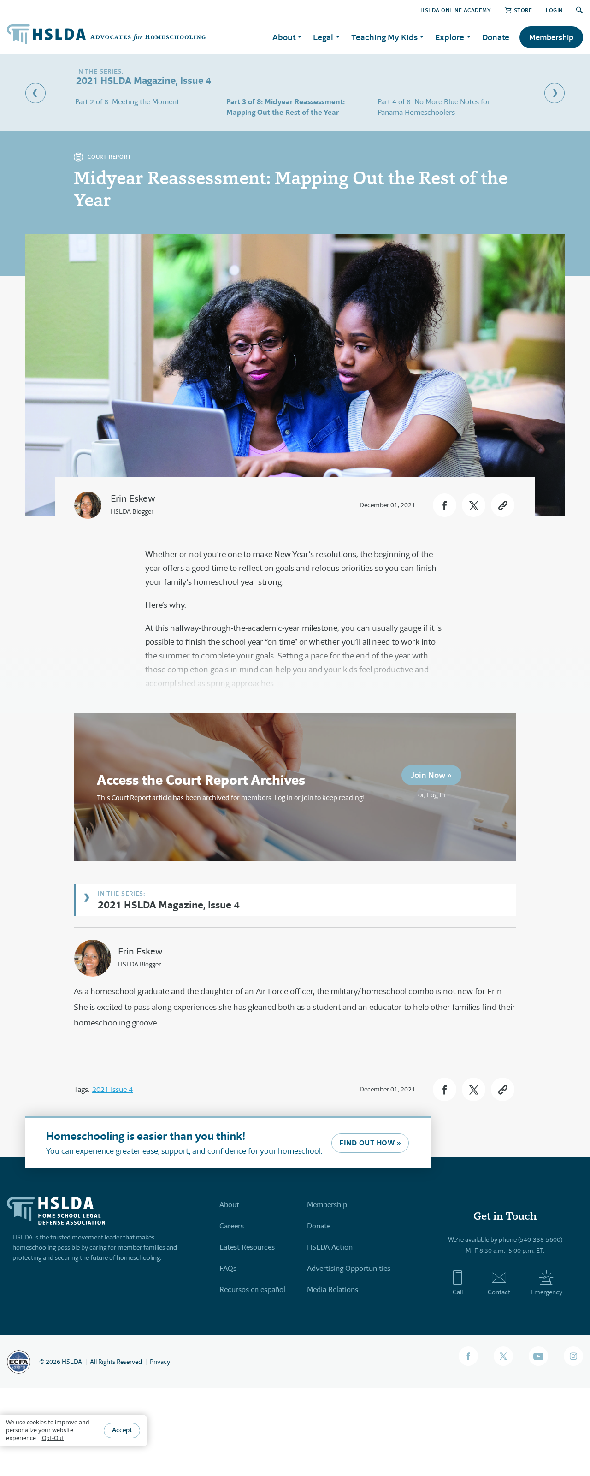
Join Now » (431, 775)
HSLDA (72, 1361)
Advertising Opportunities (348, 1268)
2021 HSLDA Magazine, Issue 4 (169, 904)
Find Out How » (370, 1143)
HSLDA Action (330, 1247)
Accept (122, 1430)
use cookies (31, 1422)
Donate (495, 37)
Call (458, 1292)
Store (523, 9)
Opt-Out (53, 1438)
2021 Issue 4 (112, 1089)
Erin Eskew (133, 498)
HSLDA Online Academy (455, 9)
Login (554, 9)
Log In (436, 794)
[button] (444, 505)
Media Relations (332, 1289)
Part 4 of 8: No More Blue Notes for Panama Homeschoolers (434, 107)
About (229, 1204)
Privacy (160, 1361)
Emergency (546, 1292)
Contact (499, 1292)
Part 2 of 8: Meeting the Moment (127, 102)
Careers (231, 1226)
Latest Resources (247, 1247)
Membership (551, 37)
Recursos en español (252, 1289)
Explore (449, 37)
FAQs (227, 1268)
